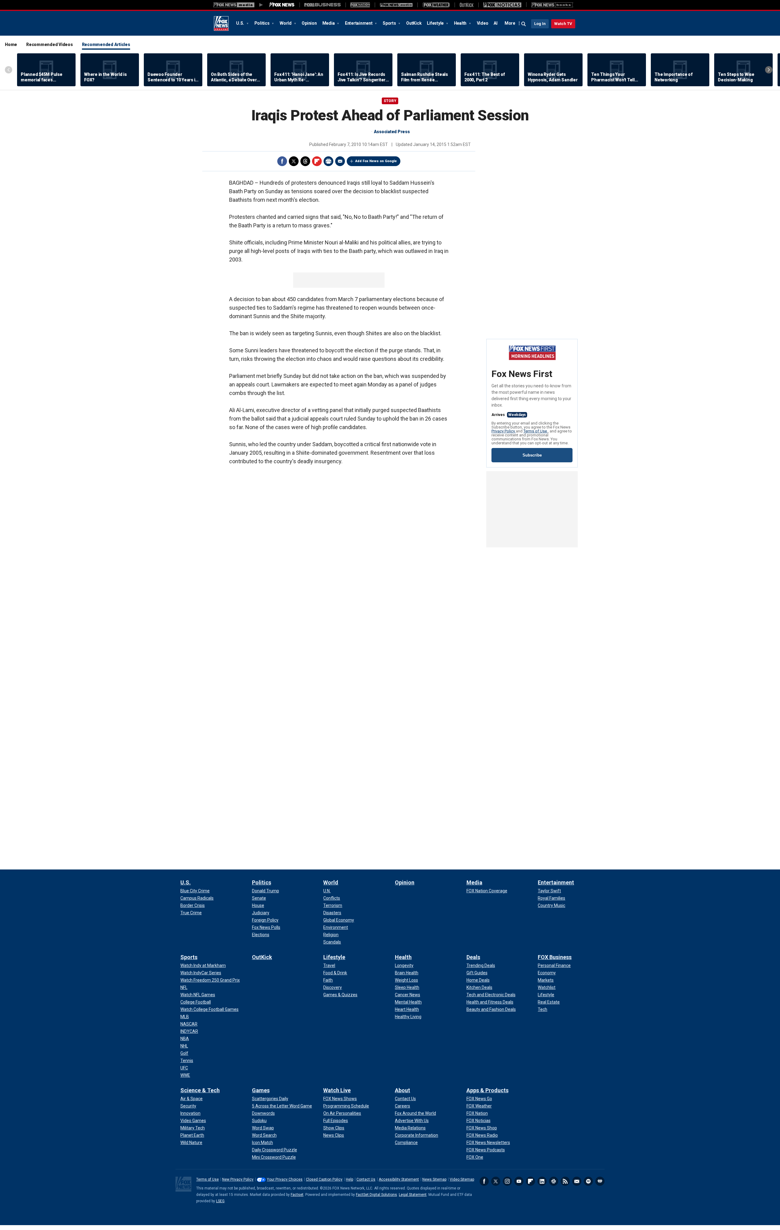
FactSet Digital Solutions (376, 1195)
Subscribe (532, 455)
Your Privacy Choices (285, 1179)
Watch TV (563, 23)
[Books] (552, 4)
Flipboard (317, 161)
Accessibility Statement (399, 1179)
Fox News (221, 23)
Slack (553, 1181)
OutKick (413, 23)
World (286, 23)
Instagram (507, 1181)
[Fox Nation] (360, 4)
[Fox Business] (322, 5)
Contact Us (365, 1179)
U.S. (240, 23)
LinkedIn (542, 1181)
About (402, 1090)
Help (349, 1179)
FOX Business (555, 957)
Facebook (282, 161)
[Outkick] (466, 5)
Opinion (309, 23)
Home (11, 44)
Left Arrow (8, 69)
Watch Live (337, 1090)
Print (328, 161)
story (390, 101)
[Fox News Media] (282, 4)
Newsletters (576, 1181)
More (510, 23)
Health (460, 23)
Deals (473, 957)
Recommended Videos (49, 44)
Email (340, 161)
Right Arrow (768, 69)
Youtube (518, 1181)
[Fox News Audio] (396, 5)
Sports (390, 23)
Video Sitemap (462, 1179)
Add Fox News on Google (376, 161)
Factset (297, 1195)
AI (496, 23)
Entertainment (359, 23)
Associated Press (392, 131)
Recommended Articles (106, 44)
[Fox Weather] (436, 4)
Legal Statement (413, 1195)
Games (261, 1090)
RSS (565, 1181)
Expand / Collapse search (524, 24)
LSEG (220, 1201)
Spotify (588, 1181)
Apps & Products (487, 1090)
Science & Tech (200, 1090)
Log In (540, 23)
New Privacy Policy (238, 1179)
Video (482, 23)
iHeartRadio (599, 1181)
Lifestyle (436, 23)
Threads (305, 161)
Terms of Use (535, 431)
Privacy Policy (503, 431)
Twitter (294, 161)
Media (329, 23)
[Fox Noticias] (502, 4)
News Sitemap (434, 1179)
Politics (262, 23)
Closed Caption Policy (324, 1179)
